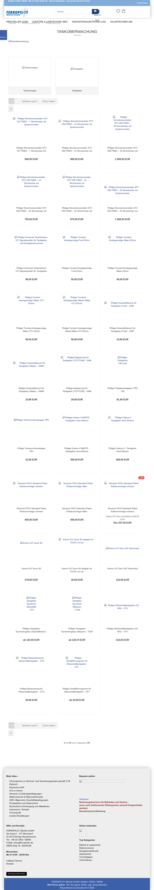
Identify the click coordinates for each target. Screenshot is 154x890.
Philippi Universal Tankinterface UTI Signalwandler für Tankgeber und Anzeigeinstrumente (31, 270)
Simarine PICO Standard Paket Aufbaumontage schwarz (122, 510)
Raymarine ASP (16, 787)
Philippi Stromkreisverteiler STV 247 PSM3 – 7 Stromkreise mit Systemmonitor (31, 149)
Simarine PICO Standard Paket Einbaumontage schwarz (31, 510)
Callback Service (14, 861)
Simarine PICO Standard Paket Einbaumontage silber (77, 510)
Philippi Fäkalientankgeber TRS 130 (122, 389)
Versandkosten (100, 885)
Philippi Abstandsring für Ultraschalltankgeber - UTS (31, 690)
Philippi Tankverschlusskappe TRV (31, 450)
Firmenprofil (15, 812)
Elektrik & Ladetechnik (89, 845)
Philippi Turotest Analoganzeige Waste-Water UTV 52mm (77, 329)
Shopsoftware (66, 888)
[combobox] (30, 101)
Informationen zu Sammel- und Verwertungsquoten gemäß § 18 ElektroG (39, 782)
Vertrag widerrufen (16, 874)
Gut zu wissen (16, 790)
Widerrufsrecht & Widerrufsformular (26, 797)
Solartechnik (85, 854)
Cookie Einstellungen (19, 816)
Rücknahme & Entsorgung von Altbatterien (29, 806)
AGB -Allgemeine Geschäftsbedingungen (28, 800)
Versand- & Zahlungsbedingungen (25, 793)
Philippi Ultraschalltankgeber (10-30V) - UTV (122, 630)
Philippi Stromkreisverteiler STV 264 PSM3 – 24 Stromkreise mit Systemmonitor (122, 209)
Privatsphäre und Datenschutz (23, 803)
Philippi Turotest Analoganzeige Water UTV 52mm (31, 329)
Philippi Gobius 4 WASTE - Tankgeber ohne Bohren (76, 450)
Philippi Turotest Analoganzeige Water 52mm (122, 269)
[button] (123, 11)
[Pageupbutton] (145, 885)
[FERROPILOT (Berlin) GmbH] (17, 12)
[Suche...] (95, 11)
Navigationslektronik (88, 851)
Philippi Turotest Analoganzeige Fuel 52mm (77, 269)
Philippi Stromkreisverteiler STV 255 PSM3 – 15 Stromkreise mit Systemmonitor (77, 209)
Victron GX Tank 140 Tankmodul (122, 568)
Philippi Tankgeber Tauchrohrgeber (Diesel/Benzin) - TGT (31, 630)
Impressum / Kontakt (19, 809)
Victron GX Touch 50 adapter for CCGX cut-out (77, 570)
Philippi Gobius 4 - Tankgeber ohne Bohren (123, 450)
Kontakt (10, 864)
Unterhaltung (85, 860)
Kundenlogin (142, 3)
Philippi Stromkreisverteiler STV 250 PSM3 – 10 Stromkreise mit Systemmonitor (31, 209)
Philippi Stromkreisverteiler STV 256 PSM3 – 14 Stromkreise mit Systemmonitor (77, 149)
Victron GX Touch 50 (31, 568)
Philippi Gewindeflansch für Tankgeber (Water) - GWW (31, 389)
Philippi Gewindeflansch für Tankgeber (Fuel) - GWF (122, 329)
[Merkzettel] (118, 11)
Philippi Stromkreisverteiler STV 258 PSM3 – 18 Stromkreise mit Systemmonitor (122, 149)
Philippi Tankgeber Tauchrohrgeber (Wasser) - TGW (76, 630)
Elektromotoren (86, 848)
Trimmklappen (86, 857)
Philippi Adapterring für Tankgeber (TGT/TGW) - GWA (76, 389)
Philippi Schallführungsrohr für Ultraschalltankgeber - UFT (77, 690)
